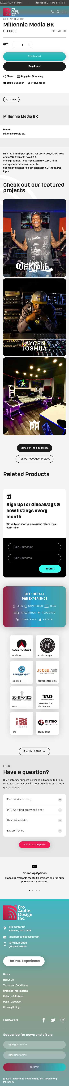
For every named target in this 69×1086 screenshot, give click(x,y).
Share (10, 76)
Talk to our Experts (34, 845)
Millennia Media (13, 19)
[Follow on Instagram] (63, 1020)
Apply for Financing (32, 76)
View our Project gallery (34, 448)
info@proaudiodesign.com (24, 937)
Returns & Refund (13, 996)
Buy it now (34, 66)
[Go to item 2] (32, 890)
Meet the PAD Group (34, 751)
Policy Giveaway (12, 1002)
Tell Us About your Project (34, 459)
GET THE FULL (34, 596)
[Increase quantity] (29, 45)
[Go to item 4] (39, 890)
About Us (8, 980)
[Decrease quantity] (16, 45)
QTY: (6, 44)
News (6, 974)
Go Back (12, 99)
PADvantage (38, 83)
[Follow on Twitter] (53, 1020)
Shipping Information (15, 991)
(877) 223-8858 (18, 943)
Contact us (40, 882)
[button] (34, 238)
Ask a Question (15, 83)
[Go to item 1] (29, 890)
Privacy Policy (11, 1007)
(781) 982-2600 (18, 947)
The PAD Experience (24, 961)
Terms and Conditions (15, 985)
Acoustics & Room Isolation (44, 3)
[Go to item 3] (36, 890)
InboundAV (8, 1082)
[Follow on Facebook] (44, 1020)
